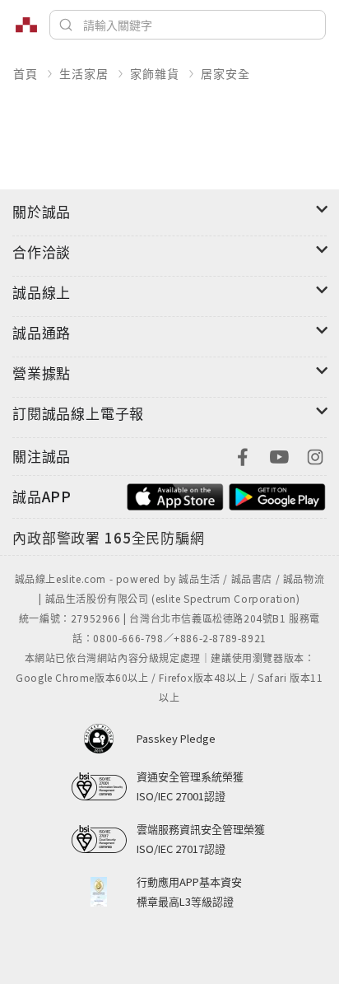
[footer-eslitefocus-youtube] (278, 455)
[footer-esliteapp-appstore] (175, 494)
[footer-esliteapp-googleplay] (277, 494)
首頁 (25, 73)
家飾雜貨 (154, 73)
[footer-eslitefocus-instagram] (315, 455)
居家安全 (225, 73)
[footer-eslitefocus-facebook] (242, 455)
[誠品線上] (26, 25)
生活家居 (83, 73)
